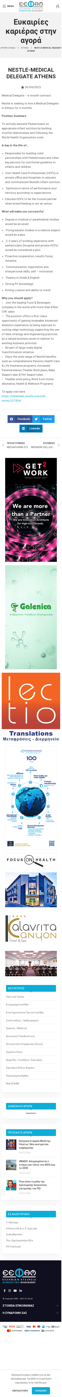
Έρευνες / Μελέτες (16, 1028)
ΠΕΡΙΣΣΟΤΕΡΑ (20, 1390)
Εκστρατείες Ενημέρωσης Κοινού (24, 1044)
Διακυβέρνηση (14, 1234)
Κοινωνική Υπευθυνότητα (20, 1036)
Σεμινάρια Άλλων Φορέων (20, 1067)
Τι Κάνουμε (12, 1222)
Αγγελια (25, 48)
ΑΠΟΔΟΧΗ (40, 1390)
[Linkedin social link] (20, 1290)
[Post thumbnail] (11, 1146)
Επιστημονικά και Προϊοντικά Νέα (25, 1012)
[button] (20, 419)
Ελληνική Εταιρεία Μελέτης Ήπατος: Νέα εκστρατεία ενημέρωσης (34, 1144)
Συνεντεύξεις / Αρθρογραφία (22, 1020)
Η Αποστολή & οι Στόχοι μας (21, 1228)
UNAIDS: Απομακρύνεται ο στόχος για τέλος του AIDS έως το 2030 (37, 1164)
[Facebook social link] (5, 1290)
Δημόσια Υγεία (14, 1052)
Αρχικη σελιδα (8, 48)
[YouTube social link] (15, 1290)
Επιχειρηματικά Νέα (17, 1004)
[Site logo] (31, 6)
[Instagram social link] (9, 1290)
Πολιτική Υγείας (15, 996)
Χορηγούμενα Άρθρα (17, 1075)
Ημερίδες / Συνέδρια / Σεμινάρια (24, 1060)
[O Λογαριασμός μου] (57, 6)
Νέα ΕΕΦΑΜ (12, 1083)
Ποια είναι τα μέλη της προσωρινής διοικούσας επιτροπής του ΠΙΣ (33, 1185)
